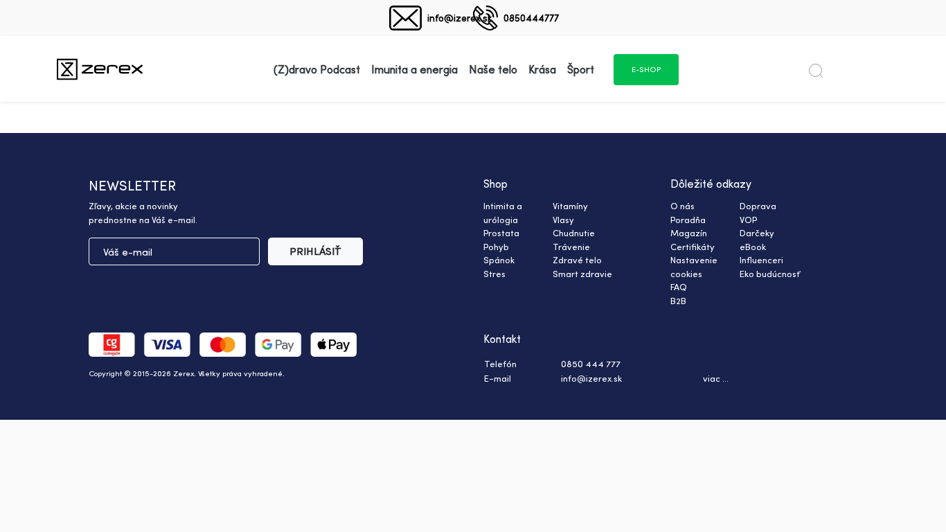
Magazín (688, 232)
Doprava (758, 205)
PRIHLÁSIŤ (315, 251)
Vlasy (563, 219)
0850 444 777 (591, 363)
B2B (678, 300)
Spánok (499, 259)
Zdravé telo (577, 259)
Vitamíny (570, 205)
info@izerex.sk (459, 18)
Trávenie (571, 246)
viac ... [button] (716, 378)
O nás (682, 205)
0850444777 (531, 18)
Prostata (501, 232)
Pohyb (496, 246)
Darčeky (757, 232)
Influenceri (761, 259)
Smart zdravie (582, 273)
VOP (748, 219)
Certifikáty (692, 246)
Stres (494, 273)
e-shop (646, 69)
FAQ (678, 286)
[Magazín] (100, 69)
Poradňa (688, 219)
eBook (753, 246)
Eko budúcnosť (770, 273)
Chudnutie (574, 232)
